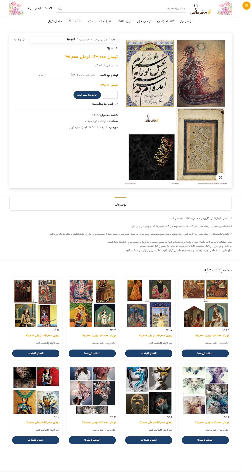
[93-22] (205, 303)
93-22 (225, 330)
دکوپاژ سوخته (100, 40)
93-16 (56, 330)
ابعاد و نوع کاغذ (109, 75)
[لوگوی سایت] (224, 8)
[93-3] (92, 390)
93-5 (169, 417)
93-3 (113, 417)
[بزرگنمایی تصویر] (220, 177)
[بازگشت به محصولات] (19, 39)
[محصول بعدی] (15, 39)
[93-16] (35, 303)
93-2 (56, 417)
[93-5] (148, 390)
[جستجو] (60, 8)
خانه (113, 40)
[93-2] (35, 390)
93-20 (169, 330)
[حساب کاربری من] (29, 8)
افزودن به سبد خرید (87, 95)
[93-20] (148, 303)
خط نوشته (84, 40)
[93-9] (205, 390)
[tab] (120, 203)
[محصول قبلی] (24, 39)
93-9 (226, 417)
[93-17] (92, 303)
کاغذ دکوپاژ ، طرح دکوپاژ (81, 127)
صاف (40, 75)
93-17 (113, 330)
